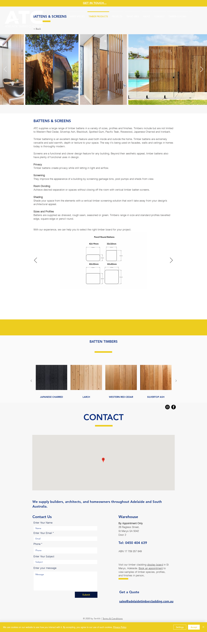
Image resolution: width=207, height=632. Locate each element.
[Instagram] (167, 407)
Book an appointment (151, 568)
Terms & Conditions (113, 618)
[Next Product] (176, 381)
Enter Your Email (42, 533)
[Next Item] (202, 69)
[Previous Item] (5, 69)
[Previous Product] (31, 381)
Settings (180, 627)
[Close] (203, 627)
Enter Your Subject (43, 556)
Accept (194, 627)
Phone (36, 544)
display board (155, 564)
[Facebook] (173, 407)
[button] (37, 29)
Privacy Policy (119, 627)
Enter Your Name (42, 522)
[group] (103, 380)
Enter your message (44, 568)
